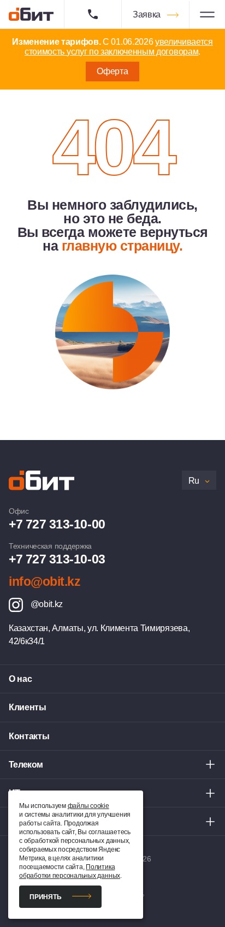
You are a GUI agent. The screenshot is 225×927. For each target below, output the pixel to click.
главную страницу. (122, 245)
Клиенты (27, 707)
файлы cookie (88, 806)
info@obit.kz (44, 581)
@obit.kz (45, 604)
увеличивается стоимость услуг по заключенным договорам (119, 46)
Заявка (147, 14)
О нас (20, 679)
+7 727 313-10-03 (57, 559)
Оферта (112, 71)
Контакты (29, 736)
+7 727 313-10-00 (57, 524)
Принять (45, 897)
